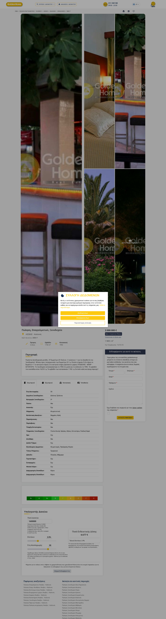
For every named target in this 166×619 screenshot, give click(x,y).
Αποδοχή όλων (83, 313)
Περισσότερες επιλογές (82, 323)
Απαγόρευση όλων (82, 318)
